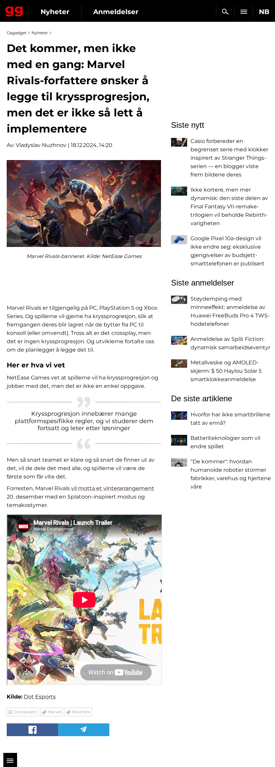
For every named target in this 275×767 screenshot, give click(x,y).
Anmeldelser (116, 12)
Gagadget (14, 10)
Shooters (81, 711)
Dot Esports (40, 697)
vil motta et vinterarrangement (112, 488)
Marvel (54, 711)
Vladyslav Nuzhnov (41, 145)
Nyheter (55, 12)
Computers (25, 711)
